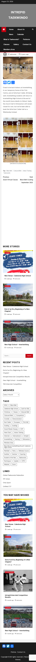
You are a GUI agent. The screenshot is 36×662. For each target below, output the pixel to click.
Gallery (16, 44)
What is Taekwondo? (11, 39)
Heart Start (7, 432)
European (17, 422)
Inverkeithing (8, 439)
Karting (17, 439)
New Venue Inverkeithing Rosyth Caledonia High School (17, 446)
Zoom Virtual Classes (10, 178)
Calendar (20, 34)
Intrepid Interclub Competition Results (16, 376)
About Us (21, 29)
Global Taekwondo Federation (13, 475)
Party (14, 451)
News (11, 34)
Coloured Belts (8, 415)
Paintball (6, 451)
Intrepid (26, 436)
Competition (20, 415)
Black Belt (9, 171)
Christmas (7, 412)
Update (16, 461)
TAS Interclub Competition (12, 384)
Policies (13, 652)
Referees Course (24, 451)
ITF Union (6, 479)
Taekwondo (7, 173)
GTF (21, 429)
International (17, 436)
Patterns (26, 39)
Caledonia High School (11, 408)
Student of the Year (10, 457)
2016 (5, 405)
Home (11, 29)
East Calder (7, 422)
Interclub (7, 436)
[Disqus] (18, 215)
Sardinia (6, 454)
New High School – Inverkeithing (16, 345)
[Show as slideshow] (18, 163)
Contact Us (27, 44)
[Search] (33, 29)
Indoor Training (27, 171)
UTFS (23, 461)
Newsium (27, 657)
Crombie (6, 419)
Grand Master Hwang (10, 429)
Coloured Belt (17, 171)
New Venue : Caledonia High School (17, 276)
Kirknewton (26, 439)
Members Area (9, 49)
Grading (6, 425)
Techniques (7, 461)
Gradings (14, 425)
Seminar (14, 454)
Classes (7, 44)
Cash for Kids (25, 408)
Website (6, 464)
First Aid (25, 422)
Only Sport (7, 482)
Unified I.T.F (7, 486)
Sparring (22, 454)
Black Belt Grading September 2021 (26, 179)
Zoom (14, 464)
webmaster (13, 54)
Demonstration (17, 419)
